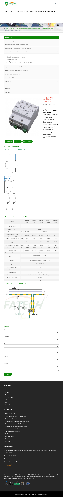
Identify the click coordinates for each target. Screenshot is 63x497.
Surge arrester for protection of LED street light (16, 66)
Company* (6, 336)
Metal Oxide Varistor (10, 85)
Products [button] (19, 11)
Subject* (6, 356)
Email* (5, 350)
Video (53, 11)
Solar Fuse (7, 92)
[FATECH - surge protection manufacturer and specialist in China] (11, 2)
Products (12, 28)
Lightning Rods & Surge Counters (13, 77)
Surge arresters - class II (12, 59)
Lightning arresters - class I (48, 28)
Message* (6, 363)
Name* (5, 330)
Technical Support (44, 11)
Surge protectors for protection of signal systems (16, 70)
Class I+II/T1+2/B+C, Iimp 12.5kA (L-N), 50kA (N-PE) (19, 62)
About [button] (12, 11)
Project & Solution (31, 11)
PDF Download (28, 141)
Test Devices (8, 81)
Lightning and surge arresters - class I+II (16, 57)
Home (6, 11)
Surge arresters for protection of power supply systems (28, 28)
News (6, 402)
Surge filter (7, 88)
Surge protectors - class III (12, 61)
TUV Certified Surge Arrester (12, 41)
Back (17, 141)
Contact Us (7, 404)
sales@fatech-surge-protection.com (15, 461)
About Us (7, 392)
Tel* (5, 343)
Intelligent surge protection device (13, 74)
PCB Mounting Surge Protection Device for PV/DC (17, 44)
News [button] (6, 19)
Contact (13, 19)
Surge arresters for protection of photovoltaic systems (18, 48)
